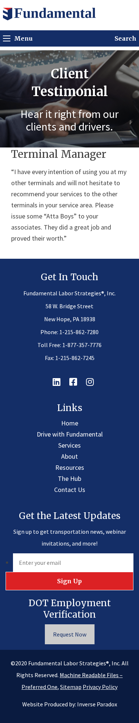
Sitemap (71, 686)
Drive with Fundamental (70, 434)
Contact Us (69, 489)
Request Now (69, 634)
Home (69, 423)
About (69, 456)
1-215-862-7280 (79, 332)
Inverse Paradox (97, 704)
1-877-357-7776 (82, 345)
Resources (69, 467)
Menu (23, 38)
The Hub (69, 478)
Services (69, 445)
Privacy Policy (100, 686)
